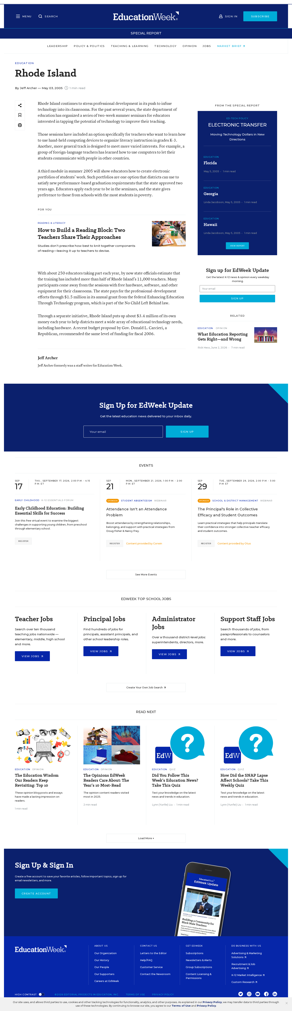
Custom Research (243, 982)
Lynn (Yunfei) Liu (162, 804)
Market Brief (230, 46)
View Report (237, 246)
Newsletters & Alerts (199, 960)
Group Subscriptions (199, 967)
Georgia (211, 193)
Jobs (207, 46)
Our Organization (105, 953)
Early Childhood (27, 500)
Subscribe (260, 16)
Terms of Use (135, 994)
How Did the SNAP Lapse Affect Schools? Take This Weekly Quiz (244, 780)
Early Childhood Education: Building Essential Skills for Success (49, 511)
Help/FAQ (146, 960)
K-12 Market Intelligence (246, 975)
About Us (101, 945)
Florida (210, 163)
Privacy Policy (163, 994)
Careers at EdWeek (106, 981)
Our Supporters (104, 974)
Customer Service (151, 967)
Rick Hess (204, 347)
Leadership (57, 46)
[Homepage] (146, 16)
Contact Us (148, 945)
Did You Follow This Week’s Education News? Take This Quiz (175, 780)
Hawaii (210, 224)
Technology (165, 46)
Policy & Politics (89, 46)
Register (23, 541)
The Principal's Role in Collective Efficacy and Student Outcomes (228, 512)
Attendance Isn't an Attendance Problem (136, 512)
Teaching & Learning (130, 46)
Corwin (157, 543)
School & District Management (235, 500)
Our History (101, 960)
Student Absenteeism (136, 500)
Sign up (187, 431)
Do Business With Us (246, 945)
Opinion (190, 46)
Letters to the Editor (153, 953)
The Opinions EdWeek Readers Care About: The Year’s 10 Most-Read (106, 780)
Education (24, 63)
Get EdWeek (194, 945)
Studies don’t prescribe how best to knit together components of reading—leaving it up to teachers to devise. (86, 248)
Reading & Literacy (52, 223)
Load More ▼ (146, 838)
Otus (248, 543)
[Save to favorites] (20, 115)
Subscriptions (194, 953)
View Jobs (31, 656)
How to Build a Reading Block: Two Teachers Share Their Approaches (81, 233)
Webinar (160, 500)
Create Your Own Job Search (144, 687)
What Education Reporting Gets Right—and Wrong (223, 337)
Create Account (36, 893)
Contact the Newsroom (155, 974)
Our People (101, 967)
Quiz (172, 769)
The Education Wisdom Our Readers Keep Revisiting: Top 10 (37, 780)
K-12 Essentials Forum (58, 500)
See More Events (146, 574)
